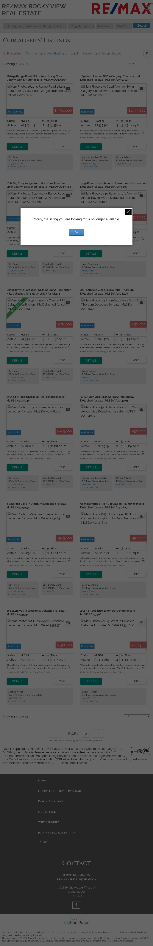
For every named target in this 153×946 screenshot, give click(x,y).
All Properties (12, 53)
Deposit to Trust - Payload (59, 791)
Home (42, 781)
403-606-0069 (123, 163)
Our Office (47, 812)
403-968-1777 (89, 377)
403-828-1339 (89, 163)
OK (76, 232)
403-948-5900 (15, 163)
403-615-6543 (49, 270)
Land (74, 53)
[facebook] (76, 906)
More (44, 842)
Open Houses (111, 53)
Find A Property (51, 801)
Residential (90, 53)
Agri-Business (56, 53)
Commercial (34, 53)
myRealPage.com (76, 923)
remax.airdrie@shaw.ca (76, 879)
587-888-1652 (15, 698)
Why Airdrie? (48, 822)
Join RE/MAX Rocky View (57, 833)
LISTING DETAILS (17, 146)
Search (142, 25)
